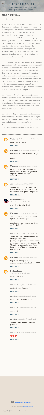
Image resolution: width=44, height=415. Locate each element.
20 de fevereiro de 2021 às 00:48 (21, 202)
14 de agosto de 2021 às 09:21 (28, 213)
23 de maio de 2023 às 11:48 (27, 307)
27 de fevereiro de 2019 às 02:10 (29, 150)
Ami (11, 184)
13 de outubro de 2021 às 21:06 (28, 233)
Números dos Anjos (22, 3)
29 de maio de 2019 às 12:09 (28, 166)
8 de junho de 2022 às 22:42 (27, 285)
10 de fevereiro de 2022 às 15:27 (29, 257)
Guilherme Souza (17, 199)
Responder (14, 146)
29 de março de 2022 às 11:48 (20, 273)
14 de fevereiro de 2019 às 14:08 (29, 139)
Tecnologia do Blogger (23, 402)
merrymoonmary (28, 406)
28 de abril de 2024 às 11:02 (27, 319)
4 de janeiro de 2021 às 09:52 (23, 184)
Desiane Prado (16, 271)
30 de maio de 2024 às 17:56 (27, 333)
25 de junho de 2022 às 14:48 (27, 296)
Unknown (14, 139)
